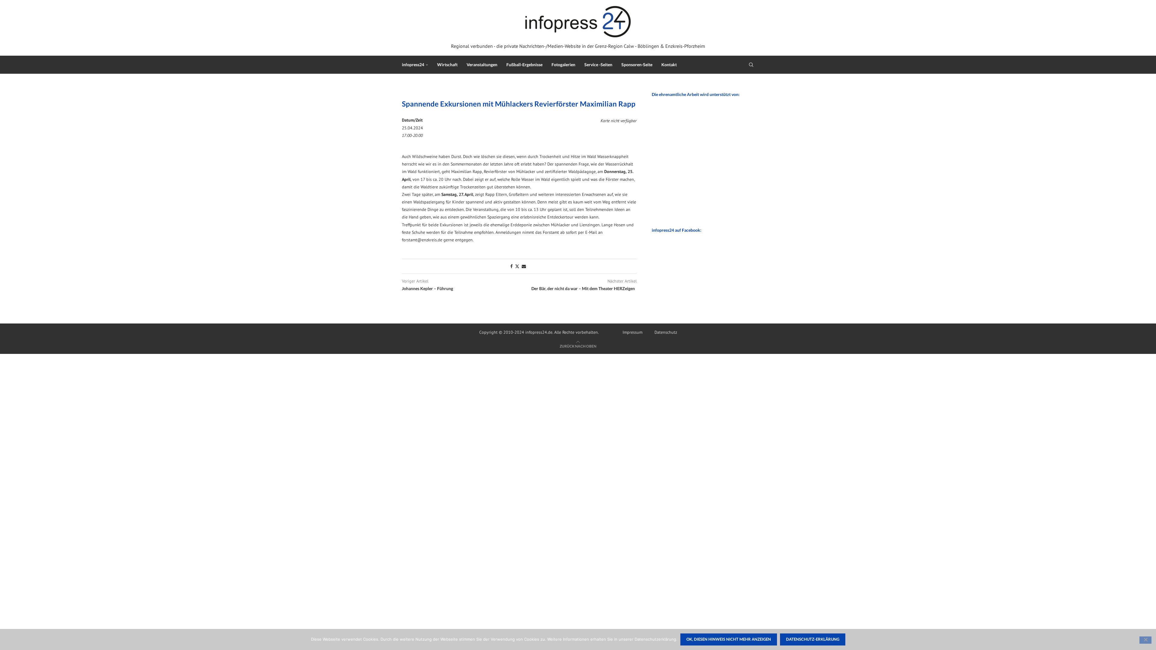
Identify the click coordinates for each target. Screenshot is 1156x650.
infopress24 (413, 64)
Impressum (632, 332)
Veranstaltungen (482, 64)
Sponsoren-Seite (636, 64)
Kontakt (669, 64)
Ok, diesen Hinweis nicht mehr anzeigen (728, 639)
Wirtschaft (447, 64)
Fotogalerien (563, 64)
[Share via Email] (524, 266)
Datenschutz (665, 332)
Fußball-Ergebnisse (524, 64)
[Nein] (1145, 640)
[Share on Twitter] (517, 266)
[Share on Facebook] (511, 266)
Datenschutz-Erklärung (812, 639)
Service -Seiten (598, 64)
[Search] (751, 64)
